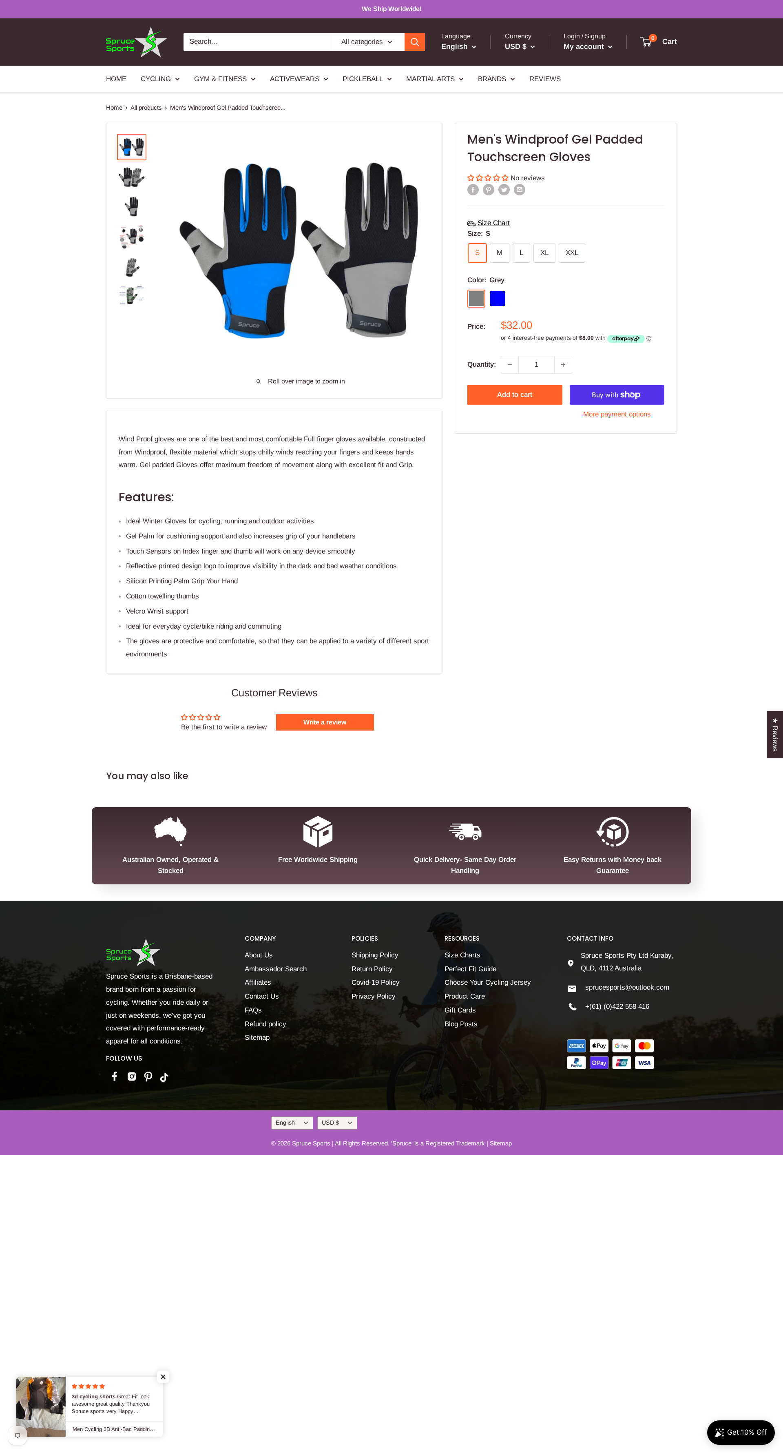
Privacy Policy (374, 996)
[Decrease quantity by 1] (509, 364)
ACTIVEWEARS (294, 78)
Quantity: (481, 364)
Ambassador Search (276, 969)
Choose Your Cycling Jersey (488, 982)
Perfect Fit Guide (470, 969)
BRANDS (492, 78)
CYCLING (156, 78)
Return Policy (372, 969)
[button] (489, 178)
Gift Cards (460, 1010)
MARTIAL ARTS (430, 78)
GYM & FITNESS (220, 78)
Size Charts (462, 955)
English (285, 1122)
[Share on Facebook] (473, 189)
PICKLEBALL (363, 78)
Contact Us (262, 996)
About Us (259, 955)
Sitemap (257, 1037)
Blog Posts (461, 1024)
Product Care (465, 996)
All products (146, 107)
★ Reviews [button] (775, 735)
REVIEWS (545, 78)
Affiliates (258, 982)
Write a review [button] (324, 722)
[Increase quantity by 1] (563, 364)
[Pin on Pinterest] (488, 189)
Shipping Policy (375, 955)
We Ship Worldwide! (392, 8)
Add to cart (514, 395)
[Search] (415, 42)
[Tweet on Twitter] (504, 189)
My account (585, 46)
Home (114, 107)
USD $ (330, 1122)
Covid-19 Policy (376, 982)
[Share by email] (519, 189)
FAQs (253, 1010)
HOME (116, 78)
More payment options (617, 414)
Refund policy (265, 1024)
